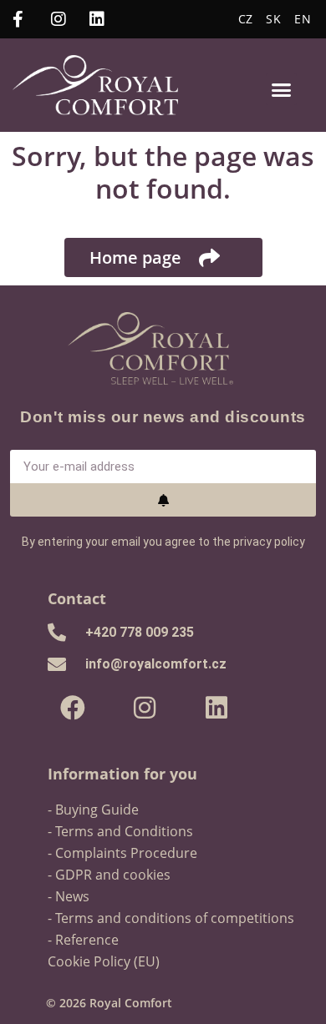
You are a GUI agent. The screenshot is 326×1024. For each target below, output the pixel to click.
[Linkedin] (216, 708)
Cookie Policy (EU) (104, 961)
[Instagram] (145, 708)
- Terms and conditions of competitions (171, 918)
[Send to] (163, 500)
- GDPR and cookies (109, 874)
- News (68, 896)
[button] (282, 89)
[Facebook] (73, 708)
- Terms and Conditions (120, 831)
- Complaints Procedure (122, 853)
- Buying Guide (93, 809)
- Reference (83, 940)
